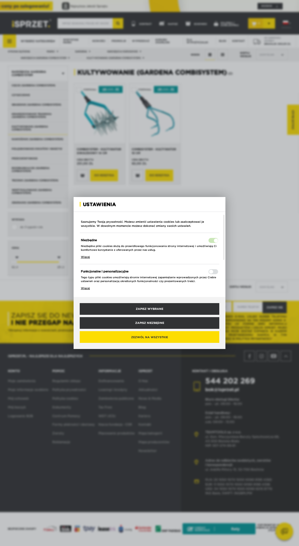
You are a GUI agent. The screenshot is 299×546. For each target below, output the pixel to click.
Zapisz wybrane (149, 309)
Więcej (85, 257)
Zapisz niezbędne (149, 323)
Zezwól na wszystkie (149, 337)
